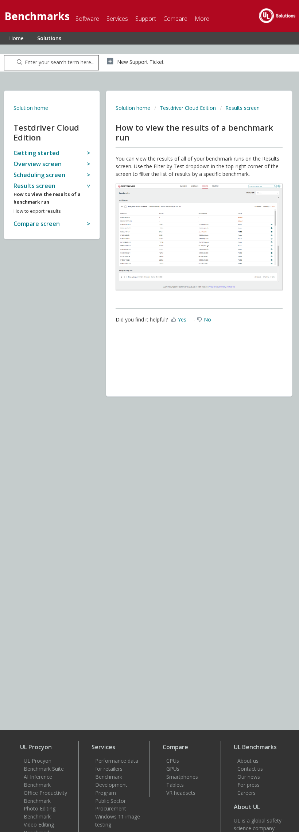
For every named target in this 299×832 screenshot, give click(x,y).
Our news (248, 776)
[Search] (18, 62)
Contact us (250, 768)
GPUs (172, 768)
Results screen (242, 107)
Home (16, 38)
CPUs (172, 760)
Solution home (30, 107)
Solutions (49, 38)
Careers (246, 792)
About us (248, 760)
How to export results (37, 211)
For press (248, 784)
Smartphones (182, 776)
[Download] (136, 420)
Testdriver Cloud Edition (188, 107)
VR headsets (180, 792)
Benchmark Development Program (111, 784)
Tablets (175, 784)
